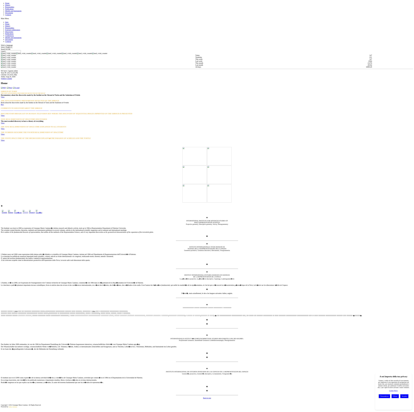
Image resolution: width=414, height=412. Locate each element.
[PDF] (3, 88)
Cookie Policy (393, 391)
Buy (2, 104)
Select (3, 47)
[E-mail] (16, 88)
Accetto (404, 396)
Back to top (207, 398)
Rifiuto (395, 396)
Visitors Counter (6, 79)
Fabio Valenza (13, 407)
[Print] (9, 88)
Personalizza (384, 396)
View (3, 97)
